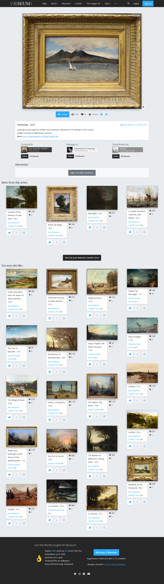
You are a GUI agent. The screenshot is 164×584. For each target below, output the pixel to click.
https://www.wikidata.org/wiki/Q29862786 (40, 136)
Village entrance (95, 298)
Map (44, 3)
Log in (136, 3)
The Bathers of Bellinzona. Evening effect (96, 458)
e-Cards (78, 3)
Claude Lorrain (54, 463)
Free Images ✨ (93, 3)
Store (107, 3)
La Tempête (53, 506)
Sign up (148, 3)
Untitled (11, 509)
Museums (66, 3)
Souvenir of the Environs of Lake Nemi (15, 215)
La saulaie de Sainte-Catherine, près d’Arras (137, 214)
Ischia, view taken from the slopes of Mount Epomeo (15, 295)
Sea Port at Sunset (56, 456)
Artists (54, 3)
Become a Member (106, 552)
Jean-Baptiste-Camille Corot (135, 124)
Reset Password (118, 564)
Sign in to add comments (81, 172)
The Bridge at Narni (16, 400)
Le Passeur (92, 514)
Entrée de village (55, 225)
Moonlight (92, 213)
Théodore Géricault (56, 510)
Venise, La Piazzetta (56, 402)
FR (21, 226)
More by (82, 257)
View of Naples (134, 337)
